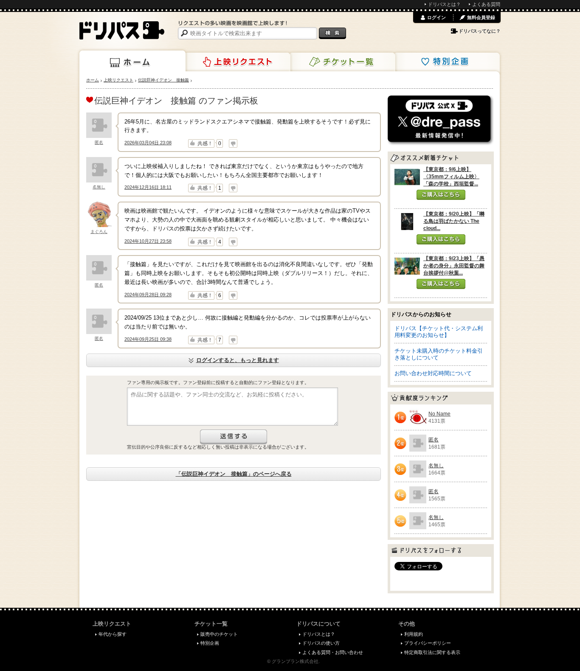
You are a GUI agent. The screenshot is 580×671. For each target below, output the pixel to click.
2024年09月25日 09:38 (148, 339)
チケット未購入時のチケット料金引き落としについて (438, 354)
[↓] (233, 143)
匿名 (99, 142)
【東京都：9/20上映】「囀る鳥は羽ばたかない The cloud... (453, 221)
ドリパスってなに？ (480, 31)
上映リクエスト (237, 62)
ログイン (436, 17)
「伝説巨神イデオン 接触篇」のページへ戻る (234, 474)
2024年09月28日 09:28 (148, 294)
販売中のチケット (219, 634)
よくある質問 (486, 4)
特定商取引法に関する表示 (432, 652)
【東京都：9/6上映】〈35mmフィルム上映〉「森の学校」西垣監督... (451, 176)
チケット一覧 (342, 62)
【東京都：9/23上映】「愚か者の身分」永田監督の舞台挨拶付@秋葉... (453, 265)
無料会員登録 (481, 17)
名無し (99, 187)
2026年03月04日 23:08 (148, 142)
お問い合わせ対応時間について (433, 373)
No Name (439, 414)
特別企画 (446, 62)
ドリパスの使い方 (321, 643)
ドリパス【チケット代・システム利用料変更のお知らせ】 (438, 331)
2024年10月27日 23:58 (148, 241)
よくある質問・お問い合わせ (332, 652)
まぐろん (98, 231)
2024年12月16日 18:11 (148, 187)
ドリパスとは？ (444, 4)
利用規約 (413, 634)
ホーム (132, 61)
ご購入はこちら (441, 195)
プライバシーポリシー (427, 643)
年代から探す (113, 634)
